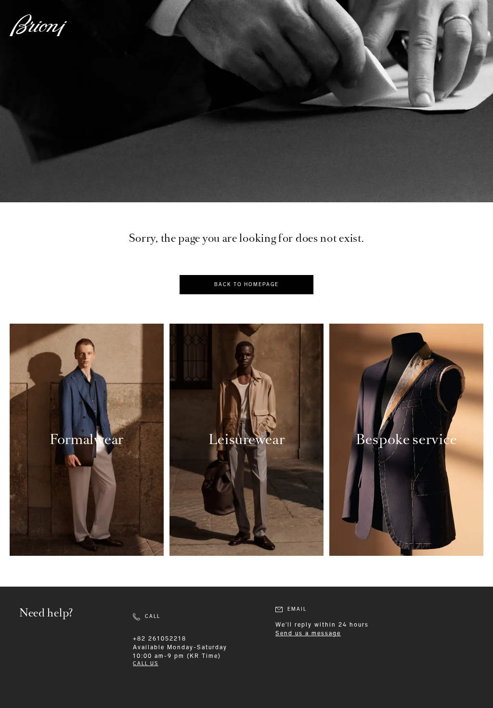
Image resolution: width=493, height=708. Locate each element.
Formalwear (87, 439)
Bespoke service (406, 439)
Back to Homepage (246, 285)
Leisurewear (246, 439)
